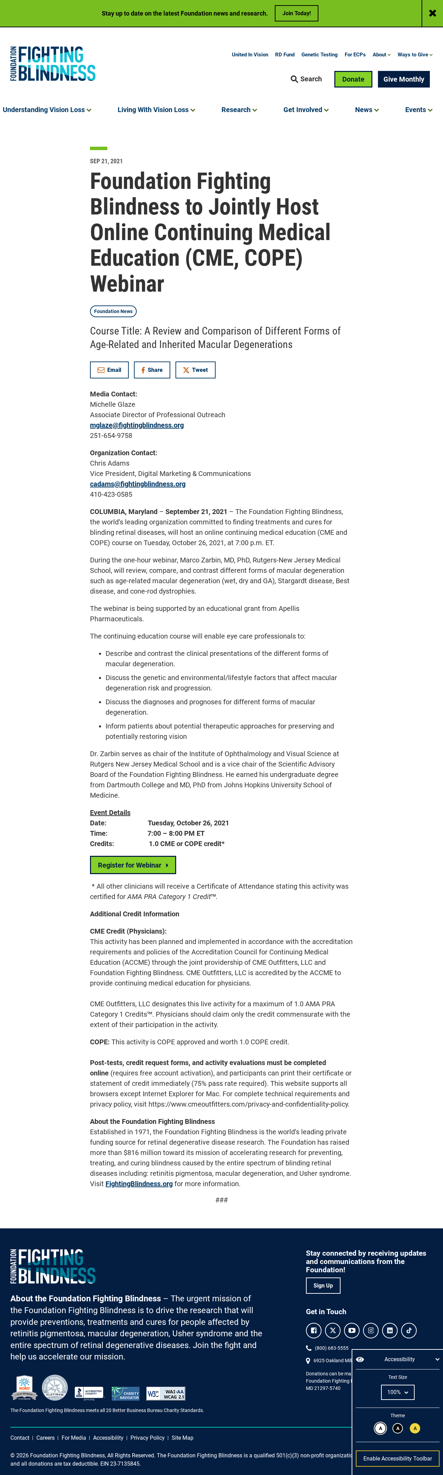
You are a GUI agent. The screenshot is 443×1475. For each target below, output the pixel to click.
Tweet (200, 370)
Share (155, 371)
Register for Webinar (129, 865)
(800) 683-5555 (332, 1348)
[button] (306, 79)
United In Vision (250, 55)
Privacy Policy (147, 1438)
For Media (74, 1438)
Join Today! (296, 13)
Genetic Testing (319, 55)
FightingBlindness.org (139, 1184)
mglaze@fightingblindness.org (137, 425)
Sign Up (323, 1285)
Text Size (397, 1377)
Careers (45, 1438)
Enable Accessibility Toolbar (397, 1458)
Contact (19, 1438)
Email (114, 370)
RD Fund (285, 55)
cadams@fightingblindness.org (138, 484)
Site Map (182, 1438)
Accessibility (108, 1438)
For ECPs (355, 55)
